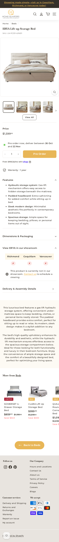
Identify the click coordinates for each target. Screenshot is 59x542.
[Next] (54, 110)
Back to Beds (31, 445)
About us (34, 475)
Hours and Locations (41, 466)
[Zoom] (54, 92)
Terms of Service (38, 479)
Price (6, 128)
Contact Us (35, 470)
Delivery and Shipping (14, 503)
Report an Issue (11, 518)
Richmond (13, 256)
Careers (34, 487)
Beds (14, 23)
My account (9, 522)
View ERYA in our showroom (20, 248)
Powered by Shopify (13, 535)
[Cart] (47, 14)
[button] (8, 107)
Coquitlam (29, 256)
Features (8, 180)
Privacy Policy (37, 483)
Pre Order (39, 153)
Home (5, 23)
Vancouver (46, 256)
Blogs (33, 491)
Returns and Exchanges (9, 508)
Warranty (7, 514)
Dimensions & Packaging (18, 236)
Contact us (30, 274)
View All (29, 117)
